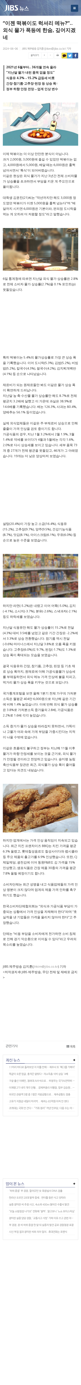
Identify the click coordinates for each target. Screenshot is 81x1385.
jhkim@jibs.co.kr (55, 48)
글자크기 (35, 55)
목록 (72, 1046)
